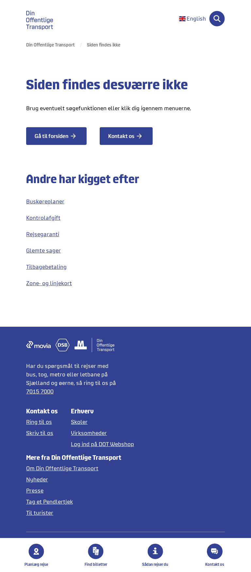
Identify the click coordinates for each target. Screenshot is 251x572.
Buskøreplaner (45, 201)
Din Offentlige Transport (50, 44)
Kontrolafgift (43, 218)
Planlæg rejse (36, 564)
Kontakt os (214, 564)
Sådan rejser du (155, 564)
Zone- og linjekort (49, 283)
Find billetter (96, 564)
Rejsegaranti (42, 234)
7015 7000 (40, 391)
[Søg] (217, 18)
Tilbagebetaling (46, 267)
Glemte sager (43, 250)
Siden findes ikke (103, 44)
